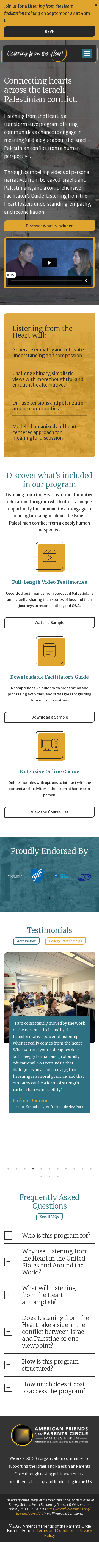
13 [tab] (49, 1176)
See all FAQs (49, 1217)
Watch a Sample (49, 622)
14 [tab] (58, 1176)
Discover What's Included (49, 225)
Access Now (26, 941)
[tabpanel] (15, 876)
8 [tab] (66, 1168)
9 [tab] (74, 1168)
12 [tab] (41, 1176)
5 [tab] (41, 1168)
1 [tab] (49, 898)
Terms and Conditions (56, 1530)
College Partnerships (65, 941)
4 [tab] (33, 1168)
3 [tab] (25, 1168)
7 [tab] (58, 1168)
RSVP (49, 31)
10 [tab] (82, 1168)
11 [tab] (91, 1168)
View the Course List (49, 812)
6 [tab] (49, 1168)
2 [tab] (16, 1168)
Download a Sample (49, 717)
